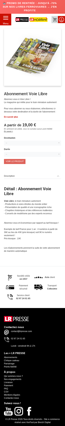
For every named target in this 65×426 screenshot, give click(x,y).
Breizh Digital (44, 422)
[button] (32, 143)
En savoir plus (11, 117)
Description (9, 176)
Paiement (8, 385)
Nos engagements (12, 379)
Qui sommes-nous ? (13, 376)
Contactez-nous (11, 398)
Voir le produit (15, 161)
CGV (6, 392)
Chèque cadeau (11, 360)
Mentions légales (12, 395)
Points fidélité (10, 367)
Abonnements (10, 357)
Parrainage (9, 363)
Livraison (8, 382)
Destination (9, 138)
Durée (7, 149)
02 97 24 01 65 (18, 338)
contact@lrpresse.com (21, 331)
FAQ (6, 388)
